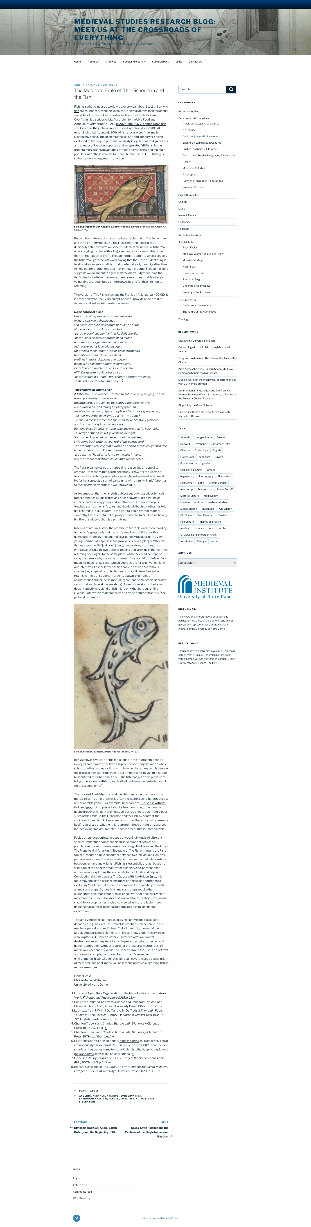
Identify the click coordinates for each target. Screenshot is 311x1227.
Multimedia (208, 508)
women (214, 541)
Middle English (188, 508)
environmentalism (93, 1098)
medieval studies (217, 502)
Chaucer (185, 450)
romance (199, 528)
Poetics (223, 515)
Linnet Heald (107, 85)
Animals (99, 1096)
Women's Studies (193, 187)
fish (124, 1098)
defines (129, 1041)
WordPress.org (81, 1198)
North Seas (189, 266)
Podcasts (183, 228)
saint (211, 528)
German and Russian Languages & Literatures (209, 155)
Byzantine (200, 443)
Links (178, 61)
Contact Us (195, 61)
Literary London (218, 482)
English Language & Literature (200, 148)
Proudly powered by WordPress (160, 1218)
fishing (134, 1098)
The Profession (187, 299)
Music (181, 208)
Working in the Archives (196, 292)
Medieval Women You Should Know (203, 253)
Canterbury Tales (220, 443)
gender (206, 463)
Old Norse (186, 515)
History (187, 161)
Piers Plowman (205, 515)
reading (184, 528)
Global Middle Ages (191, 469)
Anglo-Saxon (204, 437)
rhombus (103, 1036)
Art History (189, 129)
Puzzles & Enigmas (194, 279)
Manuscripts (205, 489)
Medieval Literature (191, 502)
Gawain (219, 456)
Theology (183, 319)
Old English (225, 508)
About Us (93, 61)
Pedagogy (184, 221)
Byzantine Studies (188, 111)
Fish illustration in (97, 226)
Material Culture (189, 495)
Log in (76, 1178)
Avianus (113, 1096)
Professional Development (198, 305)
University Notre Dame (33, 4)
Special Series (186, 242)
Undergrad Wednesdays (196, 285)
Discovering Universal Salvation (196, 340)
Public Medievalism (189, 235)
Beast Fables (89, 1091)
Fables (114, 1098)
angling (85, 1096)
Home (77, 61)
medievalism (211, 495)
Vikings (201, 541)
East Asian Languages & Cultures (202, 142)
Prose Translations (193, 273)
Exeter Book (187, 456)
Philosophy (189, 174)
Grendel (211, 469)
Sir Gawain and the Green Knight (198, 534)
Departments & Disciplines (193, 118)
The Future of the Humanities (199, 311)
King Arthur (186, 482)
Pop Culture (187, 521)
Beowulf (185, 443)
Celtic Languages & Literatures (200, 136)
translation (186, 541)
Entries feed (80, 1184)
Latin (201, 482)
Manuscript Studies (194, 168)
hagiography (187, 476)
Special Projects (133, 61)
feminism (204, 456)
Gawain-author (188, 463)
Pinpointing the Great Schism (195, 405)
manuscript (186, 489)
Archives (110, 61)
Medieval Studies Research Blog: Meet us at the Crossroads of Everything (145, 30)
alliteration (186, 437)
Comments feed (82, 1191)
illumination (224, 476)
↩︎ (134, 997)
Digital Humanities (188, 195)
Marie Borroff (225, 489)
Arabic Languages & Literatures (201, 123)
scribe (222, 528)
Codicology (201, 450)
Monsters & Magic (193, 260)
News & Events (187, 215)
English (182, 201)
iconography (206, 476)
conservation (131, 1096)
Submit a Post (160, 61)
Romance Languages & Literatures (203, 180)
